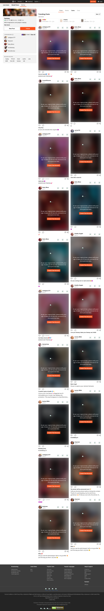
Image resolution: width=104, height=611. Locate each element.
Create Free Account (54, 58)
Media (67, 10)
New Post (12, 28)
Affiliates (86, 584)
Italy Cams (49, 574)
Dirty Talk (12, 61)
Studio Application (15, 574)
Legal (86, 575)
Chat (78, 10)
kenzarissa (45, 344)
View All (33, 34)
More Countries (50, 580)
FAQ (85, 572)
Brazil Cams (49, 572)
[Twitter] (53, 589)
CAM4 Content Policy (95, 594)
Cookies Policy (88, 578)
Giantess (19, 61)
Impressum (87, 594)
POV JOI (13, 59)
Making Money (14, 569)
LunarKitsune (46, 80)
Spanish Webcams (68, 572)
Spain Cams (49, 575)
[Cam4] (5, 1)
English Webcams (68, 569)
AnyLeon (10, 41)
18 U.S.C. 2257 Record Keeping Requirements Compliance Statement (47, 596)
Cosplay (7, 59)
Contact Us (87, 569)
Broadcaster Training (15, 571)
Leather (24, 59)
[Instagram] (50, 589)
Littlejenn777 (11, 37)
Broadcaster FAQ (15, 572)
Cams (73, 10)
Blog (31, 569)
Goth (24, 61)
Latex (29, 59)
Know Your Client (67, 596)
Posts (61, 10)
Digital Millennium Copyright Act (52, 598)
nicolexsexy (11, 47)
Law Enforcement (57, 594)
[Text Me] (62, 27)
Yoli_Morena (11, 51)
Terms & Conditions (9, 594)
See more (7, 25)
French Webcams (68, 577)
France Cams (49, 578)
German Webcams (68, 571)
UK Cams (49, 577)
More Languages (67, 578)
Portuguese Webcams (69, 574)
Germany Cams (50, 571)
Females (20, 1)
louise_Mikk (46, 401)
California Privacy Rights (47, 594)
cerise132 (77, 130)
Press (31, 571)
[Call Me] (58, 27)
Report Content (88, 571)
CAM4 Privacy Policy (18, 594)
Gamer (18, 59)
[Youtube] (56, 589)
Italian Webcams (67, 575)
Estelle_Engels (79, 233)
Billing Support (88, 574)
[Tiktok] (46, 589)
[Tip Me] (67, 27)
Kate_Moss (11, 44)
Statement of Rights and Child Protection (32, 594)
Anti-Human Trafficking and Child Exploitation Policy (73, 594)
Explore (36, 1)
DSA (85, 577)
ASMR (6, 61)
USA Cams (49, 569)
